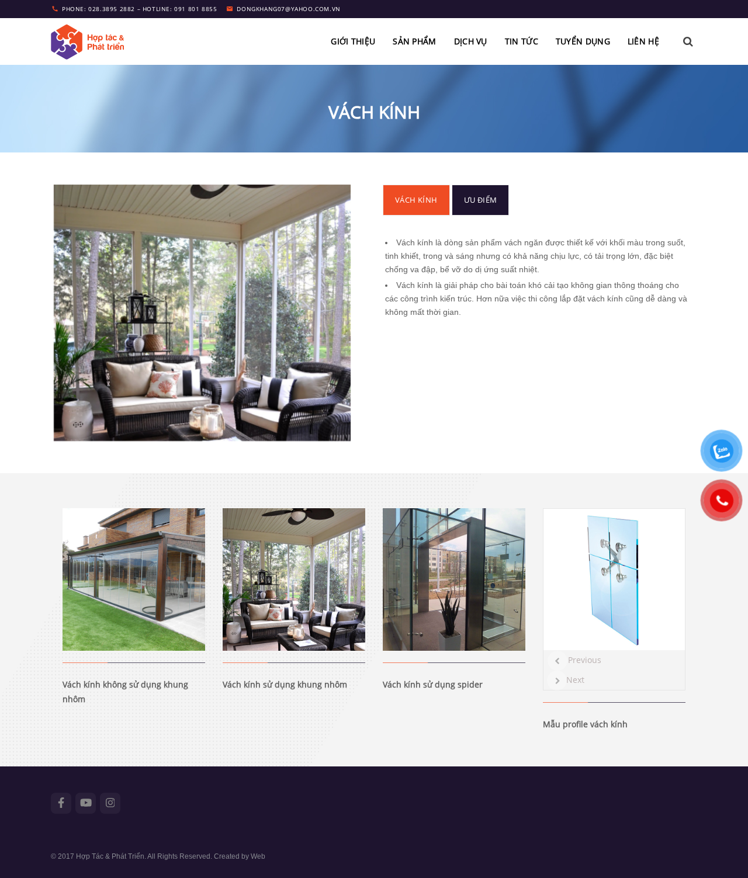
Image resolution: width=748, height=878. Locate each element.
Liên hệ (643, 41)
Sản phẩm (414, 41)
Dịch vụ (470, 41)
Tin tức (521, 41)
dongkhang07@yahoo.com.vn (288, 9)
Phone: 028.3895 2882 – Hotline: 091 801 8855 (139, 9)
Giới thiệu (353, 41)
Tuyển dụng (583, 41)
